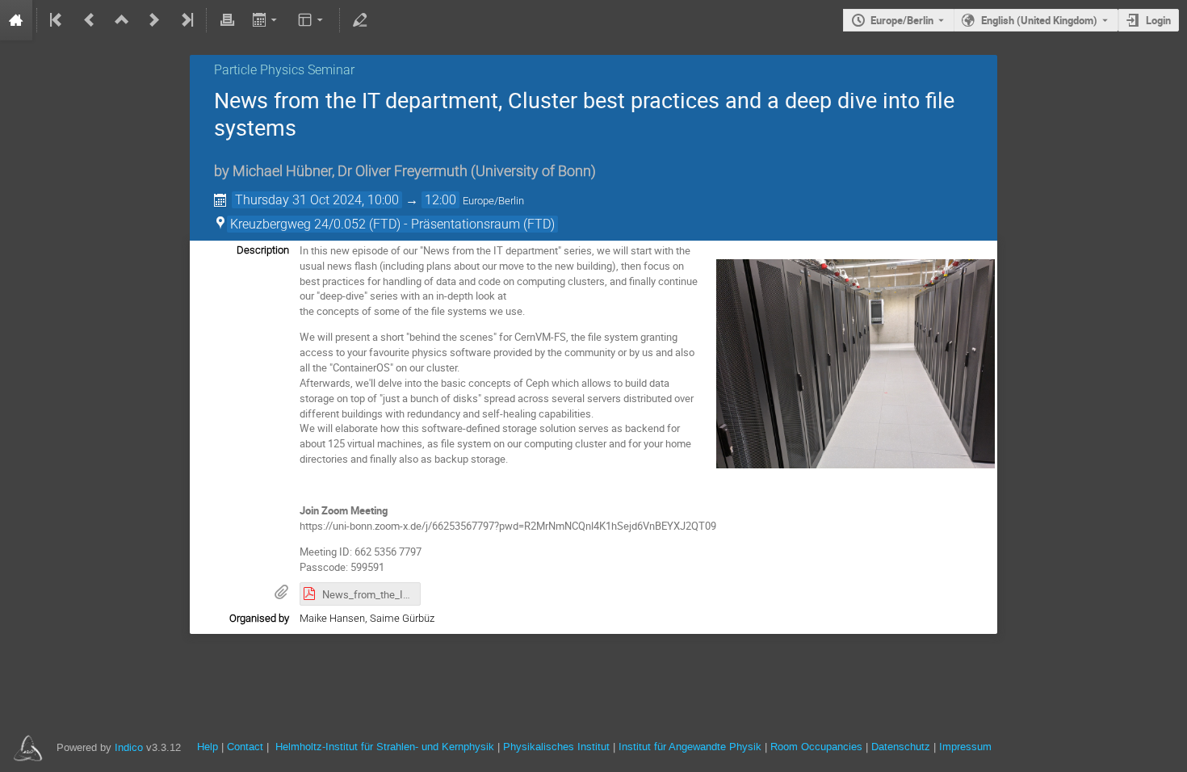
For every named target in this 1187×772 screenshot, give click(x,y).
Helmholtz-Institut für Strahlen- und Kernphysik (384, 746)
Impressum (965, 746)
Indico (129, 747)
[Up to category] (122, 20)
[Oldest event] (57, 20)
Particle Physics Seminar (284, 70)
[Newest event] (186, 20)
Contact (245, 746)
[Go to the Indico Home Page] (16, 20)
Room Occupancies (816, 746)
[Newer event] (154, 20)
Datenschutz (900, 746)
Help (207, 746)
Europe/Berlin (901, 20)
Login (1158, 20)
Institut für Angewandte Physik (690, 746)
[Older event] (89, 20)
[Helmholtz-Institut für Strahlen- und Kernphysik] (27, 747)
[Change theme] (312, 20)
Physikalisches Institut (556, 746)
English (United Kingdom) (1039, 20)
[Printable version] (227, 20)
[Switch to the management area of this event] (360, 20)
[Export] (266, 20)
